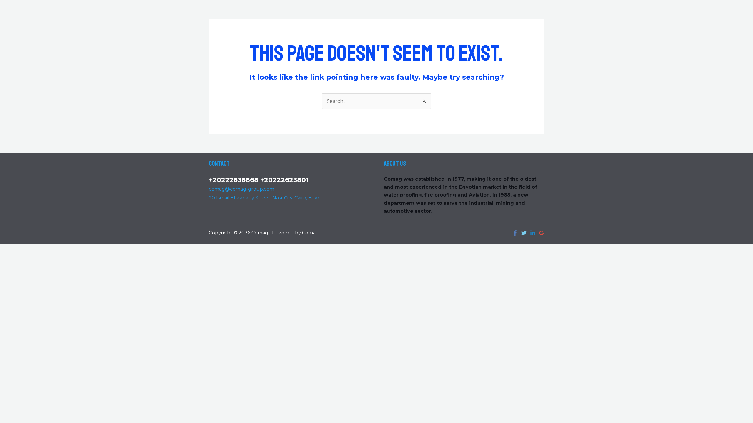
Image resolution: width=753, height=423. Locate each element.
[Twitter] (524, 233)
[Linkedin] (532, 233)
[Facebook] (515, 233)
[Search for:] (376, 101)
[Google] (541, 233)
